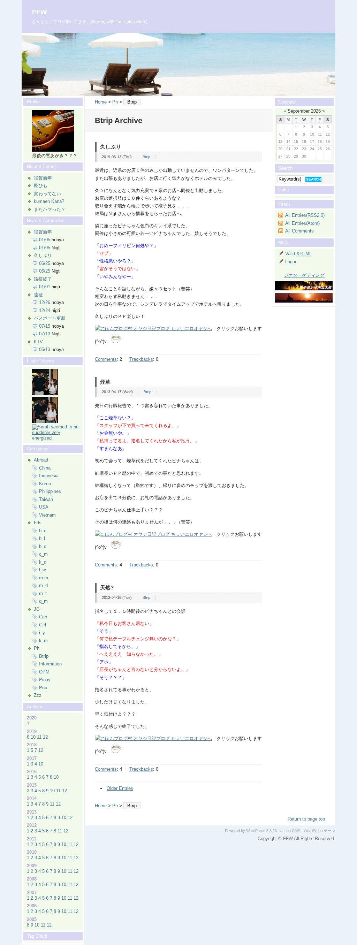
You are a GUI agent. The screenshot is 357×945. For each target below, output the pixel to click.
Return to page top (306, 819)
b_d (42, 530)
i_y (42, 632)
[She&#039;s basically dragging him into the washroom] (45, 393)
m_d (43, 585)
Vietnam (47, 515)
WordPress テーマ (319, 831)
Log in (291, 261)
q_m (43, 601)
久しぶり (110, 147)
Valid (298, 253)
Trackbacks (141, 359)
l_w (42, 569)
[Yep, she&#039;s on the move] (45, 421)
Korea (45, 483)
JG (37, 609)
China (45, 468)
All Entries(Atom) (302, 223)
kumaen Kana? (49, 201)
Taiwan (46, 499)
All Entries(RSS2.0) (305, 215)
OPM (44, 672)
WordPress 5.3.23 (261, 831)
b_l (42, 538)
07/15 (44, 326)
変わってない (47, 193)
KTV (38, 341)
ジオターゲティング (304, 275)
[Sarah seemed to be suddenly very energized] (55, 438)
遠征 (38, 294)
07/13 (44, 333)
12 (45, 737)
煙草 (105, 382)
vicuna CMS (290, 831)
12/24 (44, 310)
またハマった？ (50, 209)
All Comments (299, 231)
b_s (42, 546)
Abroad (41, 460)
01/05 (44, 239)
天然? (107, 587)
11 (39, 737)
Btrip (146, 157)
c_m (43, 554)
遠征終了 (43, 279)
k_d (42, 562)
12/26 (44, 302)
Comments (106, 359)
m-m (43, 577)
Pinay (45, 679)
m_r (43, 593)
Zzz (37, 695)
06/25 (44, 263)
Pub (43, 687)
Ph (115, 102)
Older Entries (120, 788)
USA (43, 507)
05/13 (44, 349)
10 (33, 737)
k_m (43, 640)
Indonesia (49, 475)
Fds (37, 522)
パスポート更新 (50, 318)
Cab (43, 616)
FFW (39, 12)
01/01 (44, 286)
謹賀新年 (43, 178)
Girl (42, 624)
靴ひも (40, 185)
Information (50, 663)
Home (101, 102)
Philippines (50, 491)
